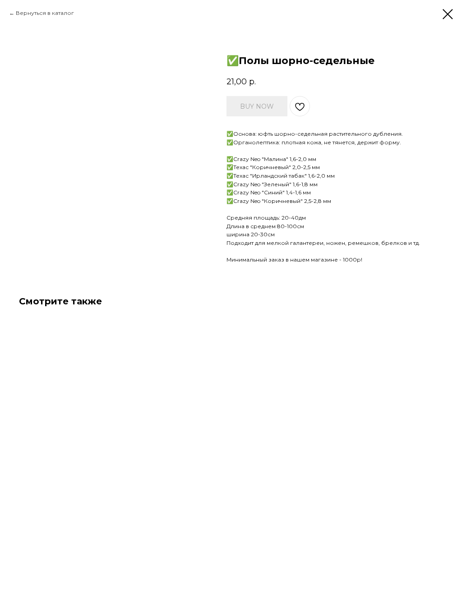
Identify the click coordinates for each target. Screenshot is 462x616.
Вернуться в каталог (45, 12)
